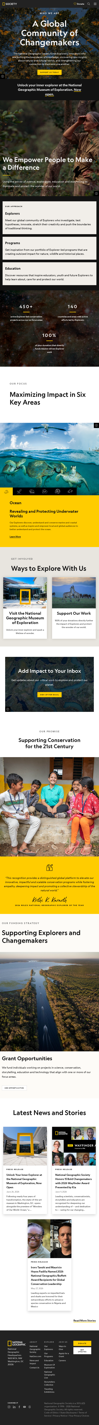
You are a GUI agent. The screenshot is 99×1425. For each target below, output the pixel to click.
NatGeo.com (35, 1356)
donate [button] (82, 1343)
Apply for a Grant (64, 1354)
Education (12, 268)
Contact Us (34, 1367)
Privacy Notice (60, 1415)
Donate (80, 3)
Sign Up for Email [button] (49, 695)
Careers (62, 1360)
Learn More (15, 536)
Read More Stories (84, 1320)
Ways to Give (62, 1347)
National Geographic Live (49, 1375)
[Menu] (95, 4)
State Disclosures (68, 1412)
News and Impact (34, 1362)
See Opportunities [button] (14, 1088)
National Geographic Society (35, 1349)
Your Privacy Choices (79, 1415)
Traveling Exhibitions (49, 1390)
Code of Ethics (51, 1412)
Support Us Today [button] (49, 72)
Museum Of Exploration (49, 1366)
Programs (12, 243)
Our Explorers (48, 1347)
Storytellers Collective (49, 1383)
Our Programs (48, 1354)
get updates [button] (82, 1351)
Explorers (12, 213)
